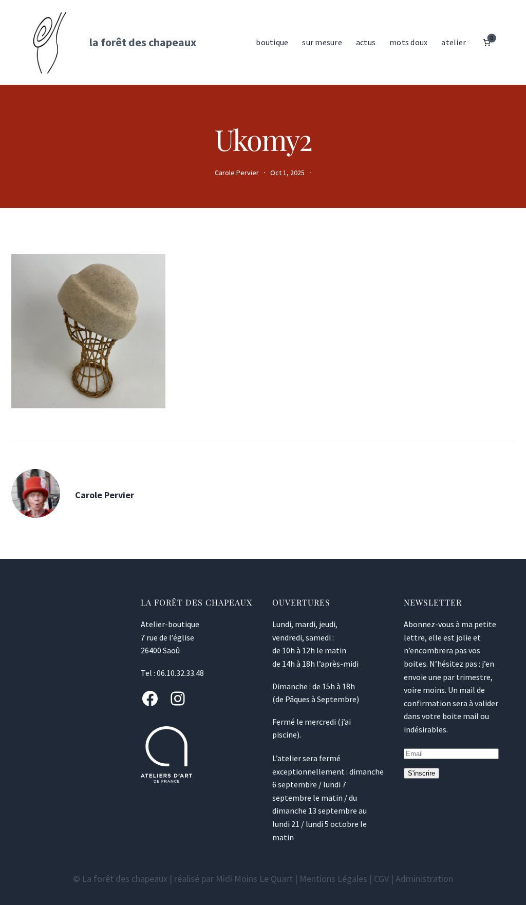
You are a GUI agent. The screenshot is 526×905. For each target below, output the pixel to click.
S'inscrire (421, 773)
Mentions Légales (333, 878)
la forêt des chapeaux (142, 42)
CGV (381, 878)
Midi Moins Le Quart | (257, 878)
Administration (424, 878)
